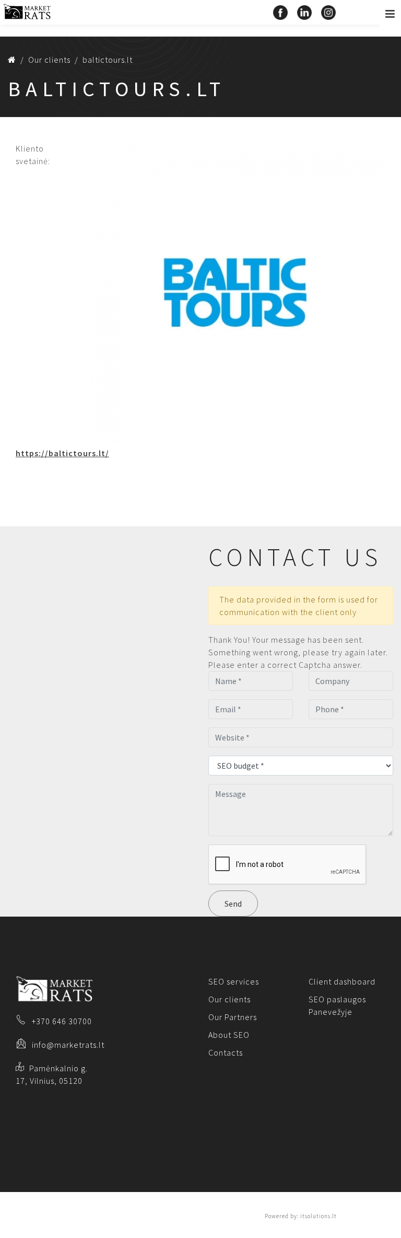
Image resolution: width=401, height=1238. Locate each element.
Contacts (225, 1052)
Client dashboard (342, 981)
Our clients (229, 999)
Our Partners (232, 1017)
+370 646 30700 (62, 1021)
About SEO (229, 1034)
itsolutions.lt (318, 1216)
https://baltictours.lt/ (62, 453)
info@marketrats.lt (68, 1044)
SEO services (233, 981)
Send (233, 903)
